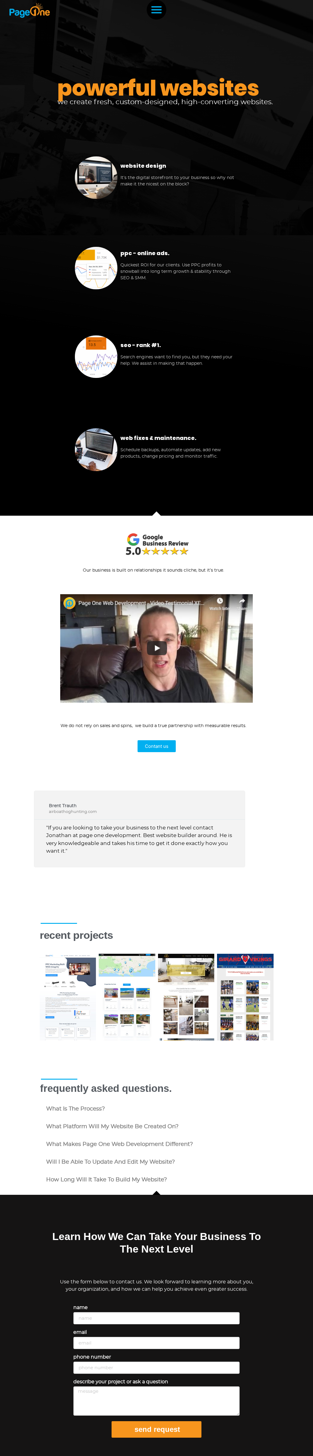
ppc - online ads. (144, 253)
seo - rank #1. (140, 345)
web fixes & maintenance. (158, 438)
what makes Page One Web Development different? (119, 1144)
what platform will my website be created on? (112, 1126)
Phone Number (92, 1357)
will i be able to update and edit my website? (110, 1162)
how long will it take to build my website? (106, 1180)
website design (143, 166)
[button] (156, 1109)
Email (80, 1332)
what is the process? (75, 1109)
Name (80, 1307)
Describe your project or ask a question (120, 1381)
